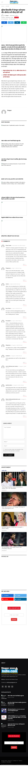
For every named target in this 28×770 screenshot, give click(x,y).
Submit (14, 619)
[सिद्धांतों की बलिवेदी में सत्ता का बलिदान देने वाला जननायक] (14, 209)
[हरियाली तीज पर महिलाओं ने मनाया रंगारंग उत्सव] (14, 227)
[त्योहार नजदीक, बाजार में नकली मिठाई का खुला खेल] (14, 132)
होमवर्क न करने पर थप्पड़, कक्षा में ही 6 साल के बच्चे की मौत (12, 179)
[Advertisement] (14, 573)
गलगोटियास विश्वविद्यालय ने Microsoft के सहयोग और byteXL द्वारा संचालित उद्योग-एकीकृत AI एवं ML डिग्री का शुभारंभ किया (17, 717)
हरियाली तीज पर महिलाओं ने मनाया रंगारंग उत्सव (10, 236)
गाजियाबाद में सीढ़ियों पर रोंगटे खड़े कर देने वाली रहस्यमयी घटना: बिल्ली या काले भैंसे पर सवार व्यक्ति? (13, 198)
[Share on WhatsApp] (24, 22)
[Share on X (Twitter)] (11, 22)
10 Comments (5, 19)
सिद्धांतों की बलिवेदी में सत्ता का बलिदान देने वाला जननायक (12, 217)
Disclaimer (9, 761)
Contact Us (15, 760)
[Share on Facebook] (4, 22)
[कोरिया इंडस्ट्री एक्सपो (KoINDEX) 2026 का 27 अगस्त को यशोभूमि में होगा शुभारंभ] (3, 710)
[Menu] (2, 2)
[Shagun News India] (14, 2)
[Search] (26, 2)
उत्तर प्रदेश (16, 17)
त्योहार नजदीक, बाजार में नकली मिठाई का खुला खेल (10, 140)
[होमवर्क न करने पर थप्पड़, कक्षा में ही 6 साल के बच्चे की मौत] (14, 170)
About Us (10, 760)
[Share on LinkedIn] (17, 22)
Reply (24, 264)
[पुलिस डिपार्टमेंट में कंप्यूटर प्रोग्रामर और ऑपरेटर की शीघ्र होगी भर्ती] (14, 34)
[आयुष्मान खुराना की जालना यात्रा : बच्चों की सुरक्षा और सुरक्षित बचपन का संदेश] (3, 725)
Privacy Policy (4, 760)
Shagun (7, 15)
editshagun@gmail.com (12, 682)
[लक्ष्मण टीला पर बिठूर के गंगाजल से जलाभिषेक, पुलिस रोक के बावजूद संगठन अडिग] (14, 150)
